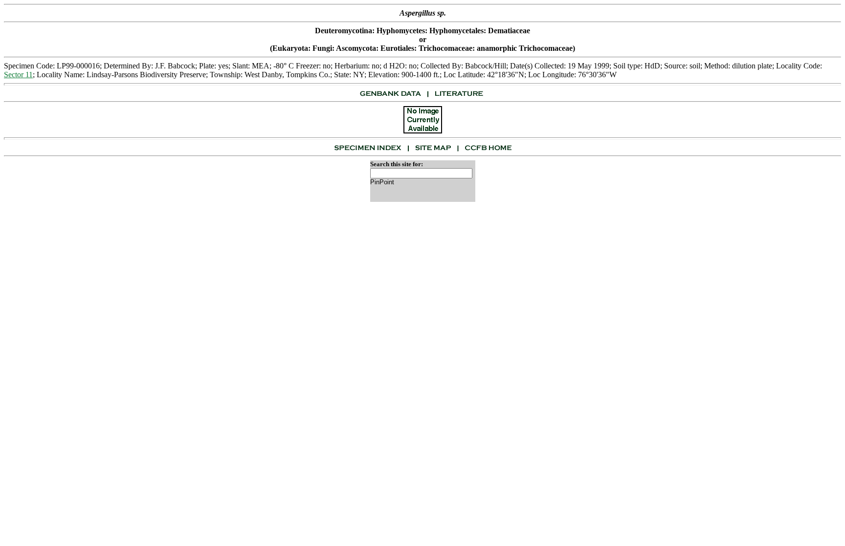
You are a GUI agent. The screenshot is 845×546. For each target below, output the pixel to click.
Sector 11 (18, 74)
